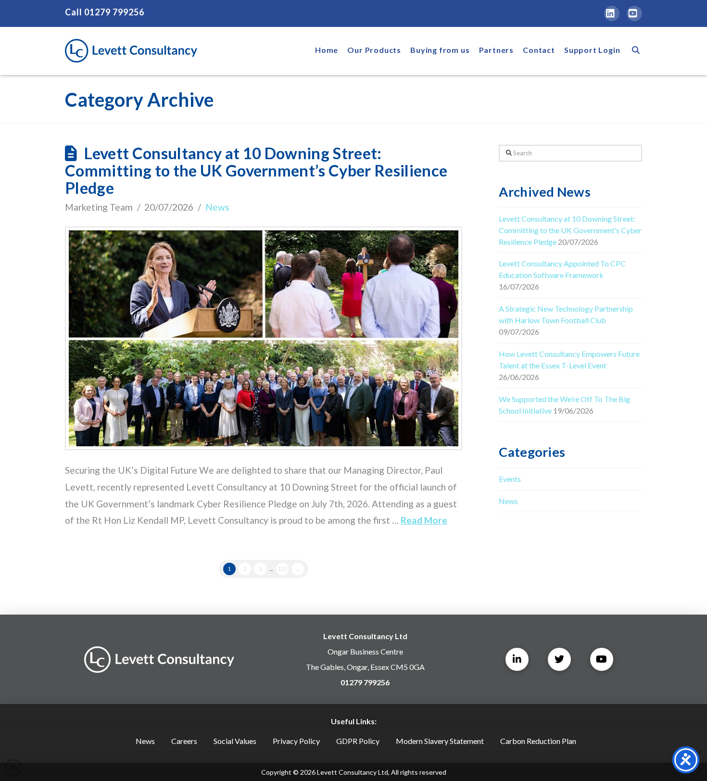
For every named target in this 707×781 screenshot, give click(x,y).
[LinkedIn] (611, 13)
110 (282, 569)
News (217, 207)
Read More (424, 520)
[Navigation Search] (633, 51)
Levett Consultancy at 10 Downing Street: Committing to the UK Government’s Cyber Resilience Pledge (256, 170)
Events (510, 478)
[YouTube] (634, 13)
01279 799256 (114, 12)
